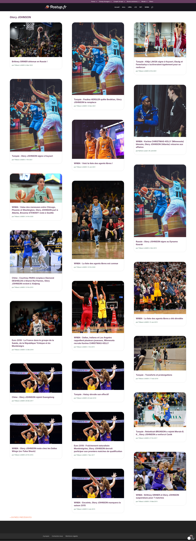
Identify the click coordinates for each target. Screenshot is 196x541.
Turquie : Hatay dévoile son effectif (91, 394)
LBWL (130, 7)
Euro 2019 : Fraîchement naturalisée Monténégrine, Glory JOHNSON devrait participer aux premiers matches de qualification (98, 448)
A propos (46, 536)
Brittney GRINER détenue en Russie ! (30, 61)
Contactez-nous (57, 536)
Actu (123, 7)
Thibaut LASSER (19, 65)
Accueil (117, 7)
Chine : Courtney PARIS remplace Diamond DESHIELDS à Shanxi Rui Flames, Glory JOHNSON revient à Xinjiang (33, 281)
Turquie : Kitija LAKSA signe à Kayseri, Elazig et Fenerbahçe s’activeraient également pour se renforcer (159, 64)
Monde (143, 1)
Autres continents (132, 1)
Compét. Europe (118, 1)
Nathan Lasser (143, 151)
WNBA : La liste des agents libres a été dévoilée (159, 318)
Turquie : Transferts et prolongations (154, 375)
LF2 (135, 7)
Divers (151, 1)
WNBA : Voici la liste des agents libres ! (93, 163)
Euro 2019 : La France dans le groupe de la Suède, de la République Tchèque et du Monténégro (33, 343)
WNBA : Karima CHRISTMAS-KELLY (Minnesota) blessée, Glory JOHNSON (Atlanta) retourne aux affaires (160, 144)
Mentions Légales (72, 536)
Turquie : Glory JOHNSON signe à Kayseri (32, 156)
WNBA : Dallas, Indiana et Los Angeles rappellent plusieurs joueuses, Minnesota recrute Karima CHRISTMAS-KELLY (94, 340)
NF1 (140, 7)
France (93, 1)
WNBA (147, 7)
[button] (191, 538)
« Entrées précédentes (21, 517)
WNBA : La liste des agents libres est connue (96, 263)
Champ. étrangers (104, 1)
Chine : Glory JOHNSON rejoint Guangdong (33, 397)
